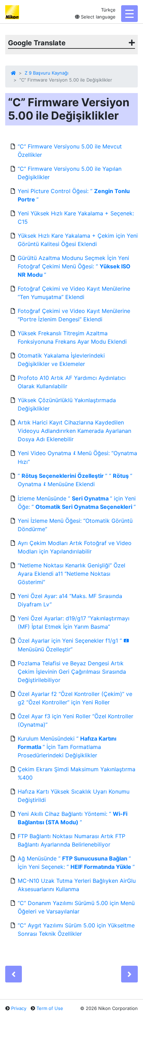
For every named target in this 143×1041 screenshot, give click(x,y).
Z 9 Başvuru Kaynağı (46, 73)
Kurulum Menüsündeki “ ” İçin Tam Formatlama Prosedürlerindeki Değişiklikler (67, 747)
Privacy (18, 1008)
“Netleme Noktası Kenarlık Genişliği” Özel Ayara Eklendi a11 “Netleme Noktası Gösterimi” (71, 573)
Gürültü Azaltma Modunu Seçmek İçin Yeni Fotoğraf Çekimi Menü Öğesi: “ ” (74, 266)
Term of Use (49, 1008)
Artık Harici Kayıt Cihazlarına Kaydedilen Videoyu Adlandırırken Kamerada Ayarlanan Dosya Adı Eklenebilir (74, 431)
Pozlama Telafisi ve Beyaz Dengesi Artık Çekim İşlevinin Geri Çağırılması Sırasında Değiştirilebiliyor (72, 671)
